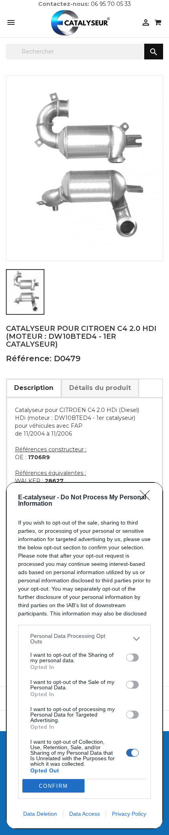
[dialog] (84, 655)
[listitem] (84, 638)
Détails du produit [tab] (100, 388)
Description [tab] (33, 388)
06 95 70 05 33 (111, 3)
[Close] (147, 497)
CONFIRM (53, 786)
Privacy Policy (129, 814)
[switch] (132, 657)
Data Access (84, 814)
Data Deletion (40, 814)
